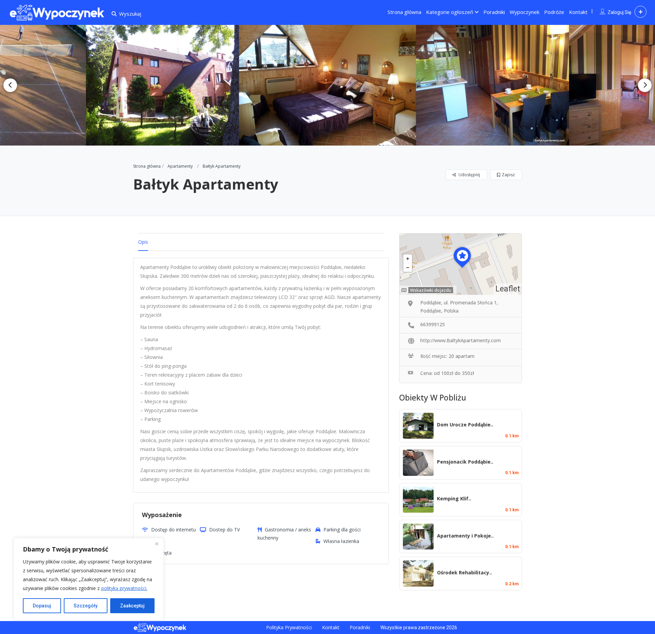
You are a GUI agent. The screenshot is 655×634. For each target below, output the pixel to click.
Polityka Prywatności (289, 627)
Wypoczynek (524, 12)
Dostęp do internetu (173, 529)
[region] (89, 579)
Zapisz (508, 175)
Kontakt (578, 12)
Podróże (554, 12)
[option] (166, 85)
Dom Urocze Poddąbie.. (465, 424)
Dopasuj (42, 605)
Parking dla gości (342, 529)
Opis (143, 242)
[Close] (156, 544)
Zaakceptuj (132, 605)
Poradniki (494, 12)
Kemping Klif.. (454, 498)
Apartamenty (180, 166)
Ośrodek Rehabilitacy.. (464, 572)
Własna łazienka (341, 541)
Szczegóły (86, 605)
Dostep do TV (224, 529)
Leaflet (507, 288)
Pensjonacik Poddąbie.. (465, 461)
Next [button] (645, 85)
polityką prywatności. (124, 588)
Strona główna (404, 12)
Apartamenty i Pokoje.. (465, 535)
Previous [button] (10, 85)
